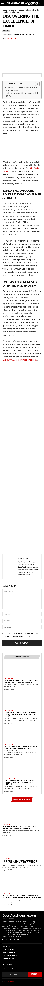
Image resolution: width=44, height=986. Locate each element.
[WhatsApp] (21, 43)
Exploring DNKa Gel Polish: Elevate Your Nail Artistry (21, 88)
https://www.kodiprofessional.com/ (19, 360)
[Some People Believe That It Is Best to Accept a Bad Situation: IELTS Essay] (22, 701)
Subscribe (35, 974)
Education (8, 678)
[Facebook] (4, 43)
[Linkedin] (10, 939)
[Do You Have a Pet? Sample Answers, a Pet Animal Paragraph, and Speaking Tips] (22, 735)
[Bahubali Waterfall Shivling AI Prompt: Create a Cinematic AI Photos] (22, 769)
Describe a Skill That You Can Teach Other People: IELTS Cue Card (21, 681)
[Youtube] (17, 939)
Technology (9, 778)
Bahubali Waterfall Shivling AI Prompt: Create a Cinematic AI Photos (18, 782)
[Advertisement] (22, 458)
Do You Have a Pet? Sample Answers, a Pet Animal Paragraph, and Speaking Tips (21, 748)
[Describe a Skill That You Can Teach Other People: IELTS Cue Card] (22, 669)
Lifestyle (12, 10)
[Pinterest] (16, 43)
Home (4, 10)
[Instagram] (6, 939)
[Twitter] (10, 43)
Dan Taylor (10, 38)
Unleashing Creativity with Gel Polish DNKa (22, 94)
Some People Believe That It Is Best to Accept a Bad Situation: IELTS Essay (21, 714)
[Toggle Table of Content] (36, 84)
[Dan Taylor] (11, 566)
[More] (27, 43)
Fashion (21, 10)
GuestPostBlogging (10, 981)
